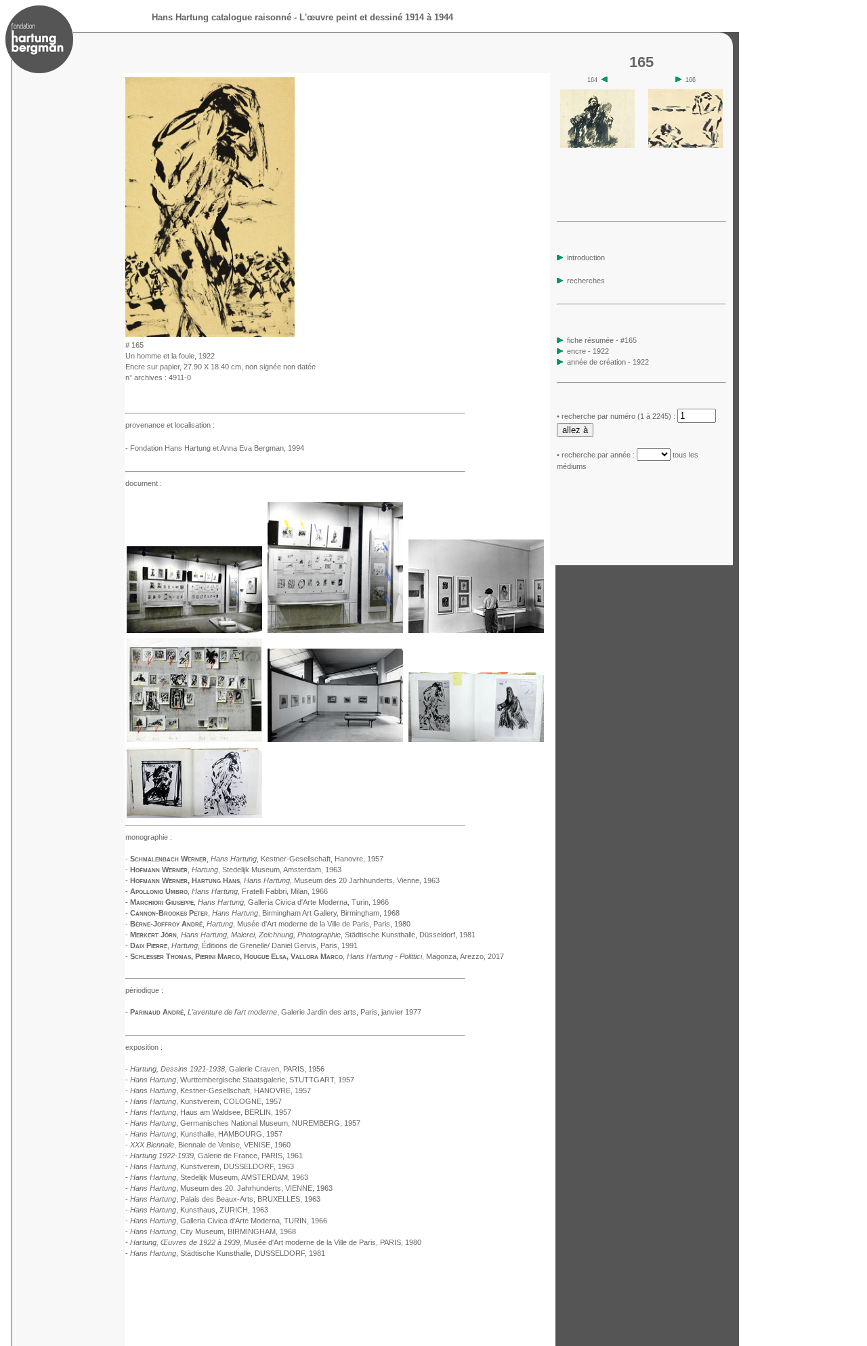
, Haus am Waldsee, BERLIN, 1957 (210, 1112)
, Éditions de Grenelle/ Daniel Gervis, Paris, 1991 (264, 945)
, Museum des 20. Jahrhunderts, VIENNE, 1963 (231, 1188)
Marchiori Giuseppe (162, 902)
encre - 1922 (588, 351)
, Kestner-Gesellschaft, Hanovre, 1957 (297, 859)
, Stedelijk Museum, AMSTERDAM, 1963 (219, 1177)
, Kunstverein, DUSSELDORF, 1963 (212, 1166)
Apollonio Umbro (159, 891)
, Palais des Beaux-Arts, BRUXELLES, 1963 (225, 1199)
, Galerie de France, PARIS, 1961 (216, 1155)
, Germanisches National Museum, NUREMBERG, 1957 (245, 1123)
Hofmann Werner (159, 869)
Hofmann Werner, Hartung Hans (185, 880)
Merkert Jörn (153, 935)
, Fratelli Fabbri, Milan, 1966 (260, 891)
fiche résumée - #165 (601, 340)
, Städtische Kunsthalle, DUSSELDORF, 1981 (227, 1253)
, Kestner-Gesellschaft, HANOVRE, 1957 (220, 1090)
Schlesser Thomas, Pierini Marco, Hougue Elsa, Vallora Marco (236, 956)
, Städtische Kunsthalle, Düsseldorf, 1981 (328, 935)
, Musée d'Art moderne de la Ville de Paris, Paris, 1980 (308, 924)
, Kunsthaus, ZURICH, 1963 (199, 1210)
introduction (585, 257)
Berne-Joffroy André (166, 924)
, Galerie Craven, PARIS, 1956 (227, 1069)
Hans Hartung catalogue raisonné (221, 17)
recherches (585, 281)
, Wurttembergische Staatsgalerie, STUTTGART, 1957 (242, 1080)
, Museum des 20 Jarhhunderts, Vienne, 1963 (342, 880)
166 (689, 80)
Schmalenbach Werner (168, 859)
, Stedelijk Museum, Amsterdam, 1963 (266, 869)
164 (593, 80)
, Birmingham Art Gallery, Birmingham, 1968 (306, 913)
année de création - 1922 (608, 362)
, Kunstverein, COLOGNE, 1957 (206, 1101)
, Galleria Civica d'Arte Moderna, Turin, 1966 (293, 902)
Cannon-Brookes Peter (169, 913)
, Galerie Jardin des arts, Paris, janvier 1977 (304, 1012)
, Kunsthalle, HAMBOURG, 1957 (206, 1134)
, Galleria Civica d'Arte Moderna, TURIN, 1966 (228, 1221)
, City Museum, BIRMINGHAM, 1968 (213, 1231)
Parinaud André (157, 1012)
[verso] (299, 333)
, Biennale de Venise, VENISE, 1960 (210, 1145)
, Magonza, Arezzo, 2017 (425, 956)
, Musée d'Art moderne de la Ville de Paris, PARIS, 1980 (275, 1242)
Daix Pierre (148, 945)
